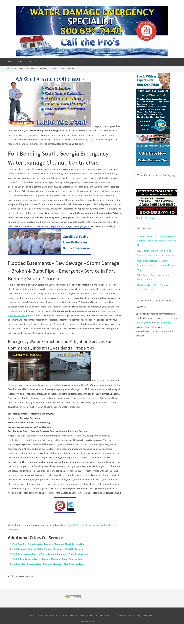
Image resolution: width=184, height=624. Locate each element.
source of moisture (17, 315)
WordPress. (101, 621)
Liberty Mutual (92, 525)
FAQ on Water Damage (21, 576)
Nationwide (106, 525)
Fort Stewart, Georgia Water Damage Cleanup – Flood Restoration (48, 549)
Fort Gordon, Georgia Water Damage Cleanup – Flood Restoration (48, 563)
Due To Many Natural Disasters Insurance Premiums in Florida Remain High (156, 265)
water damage (163, 322)
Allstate (63, 525)
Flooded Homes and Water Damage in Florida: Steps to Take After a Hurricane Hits (156, 241)
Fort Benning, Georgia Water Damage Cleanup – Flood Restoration (48, 544)
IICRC (41, 199)
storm (148, 322)
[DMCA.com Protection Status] (73, 597)
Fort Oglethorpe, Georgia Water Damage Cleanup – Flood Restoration (50, 554)
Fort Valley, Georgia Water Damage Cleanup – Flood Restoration (47, 559)
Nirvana (91, 621)
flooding (140, 322)
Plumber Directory (145, 218)
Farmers (80, 525)
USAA (17, 529)
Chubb (71, 525)
